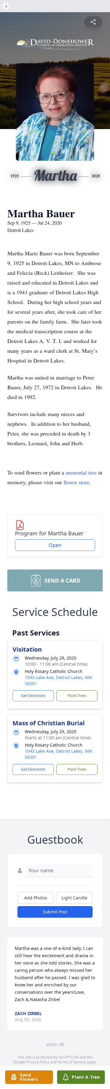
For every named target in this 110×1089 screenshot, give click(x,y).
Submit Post (55, 912)
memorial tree (81, 472)
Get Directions (33, 695)
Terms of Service (71, 1062)
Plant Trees (77, 695)
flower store (76, 482)
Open (55, 545)
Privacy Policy (37, 1062)
